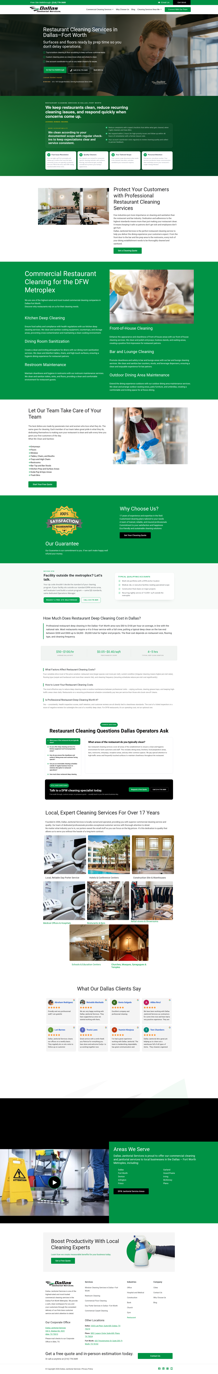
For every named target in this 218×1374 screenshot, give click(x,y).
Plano (165, 1183)
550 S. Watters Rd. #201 (55, 1331)
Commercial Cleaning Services (99, 9)
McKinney (167, 1180)
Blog (133, 9)
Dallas (121, 1170)
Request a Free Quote (139, 789)
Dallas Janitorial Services (55, 1328)
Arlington (122, 1180)
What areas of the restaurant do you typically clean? (64, 741)
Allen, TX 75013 (51, 1334)
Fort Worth (123, 1173)
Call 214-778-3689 (91, 600)
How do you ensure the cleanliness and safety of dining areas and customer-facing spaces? (64, 757)
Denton (121, 1176)
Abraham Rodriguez (64, 1002)
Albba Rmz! (155, 1002)
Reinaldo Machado (95, 1002)
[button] (54, 1182)
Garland (166, 1170)
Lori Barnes (60, 1030)
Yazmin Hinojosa (126, 1030)
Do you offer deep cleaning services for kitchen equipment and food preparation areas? (62, 749)
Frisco (121, 1183)
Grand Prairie (169, 1173)
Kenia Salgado (125, 1002)
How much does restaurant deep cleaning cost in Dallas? (63, 775)
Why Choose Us (122, 9)
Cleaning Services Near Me (148, 9)
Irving (165, 1176)
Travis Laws (92, 1030)
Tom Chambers (157, 1030)
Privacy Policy (87, 1369)
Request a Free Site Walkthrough (61, 600)
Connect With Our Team (177, 9)
